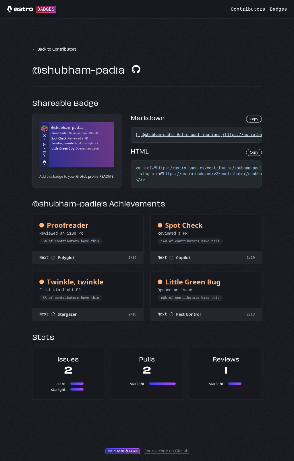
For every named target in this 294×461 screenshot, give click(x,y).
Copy (254, 118)
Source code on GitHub (166, 451)
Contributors (248, 9)
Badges (278, 9)
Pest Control (188, 314)
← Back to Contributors (54, 49)
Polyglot (66, 257)
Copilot (183, 257)
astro (61, 383)
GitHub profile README (94, 176)
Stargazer (67, 314)
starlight (58, 389)
